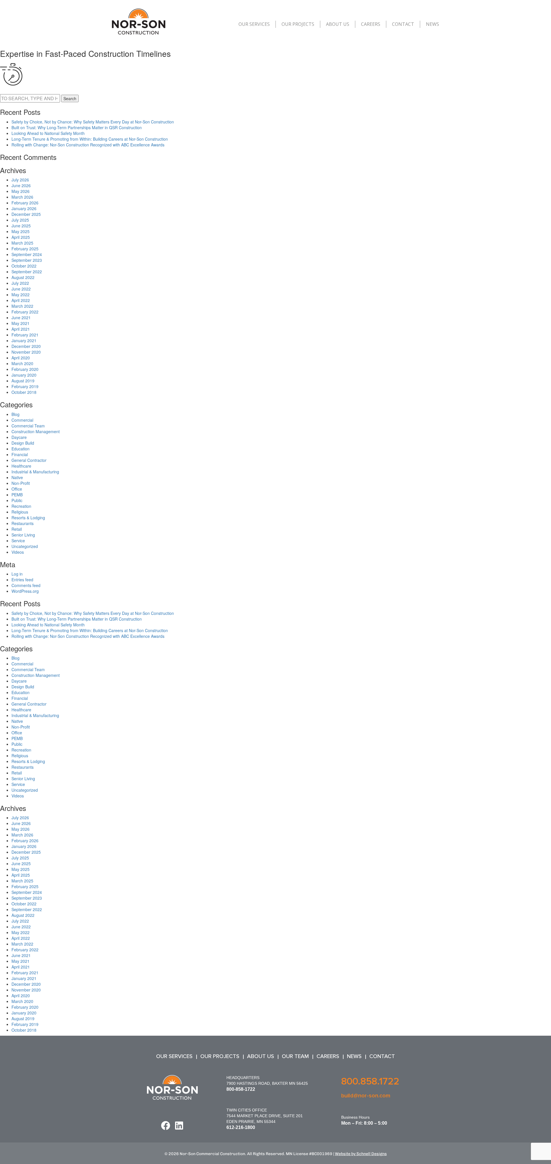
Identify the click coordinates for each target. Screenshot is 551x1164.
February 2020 (24, 369)
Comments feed (25, 585)
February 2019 (24, 386)
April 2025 (20, 237)
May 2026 (20, 191)
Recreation (21, 506)
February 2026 (24, 203)
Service (18, 540)
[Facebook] (165, 1125)
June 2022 (21, 289)
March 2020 (22, 363)
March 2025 (22, 243)
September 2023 (26, 260)
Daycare (19, 437)
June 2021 (21, 317)
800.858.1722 (370, 1081)
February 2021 (24, 335)
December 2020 (26, 346)
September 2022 (26, 271)
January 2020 (23, 375)
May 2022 (20, 294)
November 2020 (26, 352)
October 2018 (23, 392)
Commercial (22, 420)
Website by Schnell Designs (361, 1153)
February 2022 (24, 312)
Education (20, 449)
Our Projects (298, 24)
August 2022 (22, 277)
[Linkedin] (179, 1125)
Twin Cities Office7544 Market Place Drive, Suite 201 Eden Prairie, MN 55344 (264, 1116)
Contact (403, 24)
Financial (19, 454)
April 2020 (20, 358)
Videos (17, 552)
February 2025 (24, 248)
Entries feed (22, 579)
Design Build (22, 443)
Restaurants (22, 523)
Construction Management (35, 431)
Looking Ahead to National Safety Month (48, 133)
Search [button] (69, 98)
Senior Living (23, 535)
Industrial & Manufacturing (35, 471)
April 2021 (20, 329)
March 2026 (22, 197)
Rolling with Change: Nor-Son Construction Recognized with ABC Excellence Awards (87, 145)
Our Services (254, 24)
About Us (337, 24)
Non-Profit (20, 483)
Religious (19, 512)
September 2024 (26, 254)
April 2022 (20, 300)
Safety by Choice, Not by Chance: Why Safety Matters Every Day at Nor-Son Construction (92, 122)
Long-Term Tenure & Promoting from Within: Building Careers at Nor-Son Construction (89, 139)
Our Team (295, 1056)
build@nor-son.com (365, 1095)
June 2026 (21, 185)
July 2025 (20, 220)
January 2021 (23, 340)
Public (16, 500)
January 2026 (23, 208)
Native (17, 477)
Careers (370, 24)
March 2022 (22, 306)
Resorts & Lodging (28, 517)
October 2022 (23, 266)
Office (16, 489)
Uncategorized (24, 546)
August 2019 (22, 381)
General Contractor (28, 460)
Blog (15, 414)
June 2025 (21, 225)
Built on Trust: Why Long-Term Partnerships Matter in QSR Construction (76, 127)
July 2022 (20, 283)
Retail (16, 529)
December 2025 (26, 214)
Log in (17, 574)
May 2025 (20, 231)
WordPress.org (25, 591)
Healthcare (21, 466)
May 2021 (20, 323)
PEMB (17, 494)
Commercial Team (28, 426)
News (432, 24)
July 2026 (20, 180)
